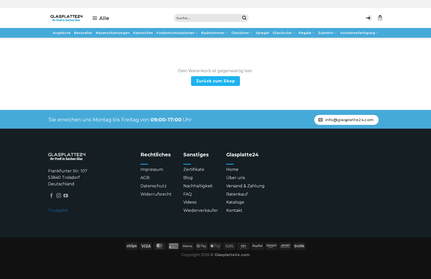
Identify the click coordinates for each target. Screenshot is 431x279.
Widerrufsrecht (156, 194)
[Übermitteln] (245, 18)
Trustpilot (58, 210)
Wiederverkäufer (200, 210)
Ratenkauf (237, 194)
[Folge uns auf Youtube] (65, 196)
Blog (188, 177)
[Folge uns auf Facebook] (51, 196)
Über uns (235, 177)
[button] (100, 18)
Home (232, 169)
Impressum (151, 169)
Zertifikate (193, 169)
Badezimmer (212, 33)
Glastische (282, 33)
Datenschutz (153, 186)
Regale (305, 33)
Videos (189, 202)
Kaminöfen (143, 33)
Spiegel (262, 33)
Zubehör (325, 33)
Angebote (62, 33)
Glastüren (240, 33)
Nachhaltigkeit (198, 186)
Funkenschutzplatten (175, 33)
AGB (144, 177)
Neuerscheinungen (113, 33)
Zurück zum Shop (215, 81)
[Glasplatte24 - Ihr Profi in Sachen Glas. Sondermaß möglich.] (66, 17)
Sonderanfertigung (357, 33)
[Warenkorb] (380, 17)
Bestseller (83, 33)
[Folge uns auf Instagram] (58, 196)
